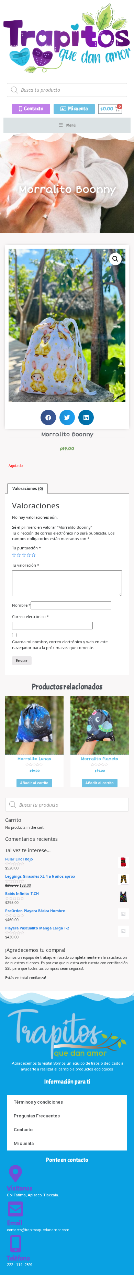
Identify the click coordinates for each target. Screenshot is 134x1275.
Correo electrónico (30, 616)
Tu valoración (25, 565)
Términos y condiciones (38, 1102)
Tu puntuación (26, 547)
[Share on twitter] (67, 417)
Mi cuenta (24, 1143)
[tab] (27, 488)
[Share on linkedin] (86, 417)
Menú (71, 125)
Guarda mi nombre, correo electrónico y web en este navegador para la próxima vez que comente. (60, 644)
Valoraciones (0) (27, 488)
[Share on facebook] (48, 417)
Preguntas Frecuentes (37, 1115)
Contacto (23, 1129)
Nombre (21, 605)
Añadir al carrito (34, 783)
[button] (31, 109)
